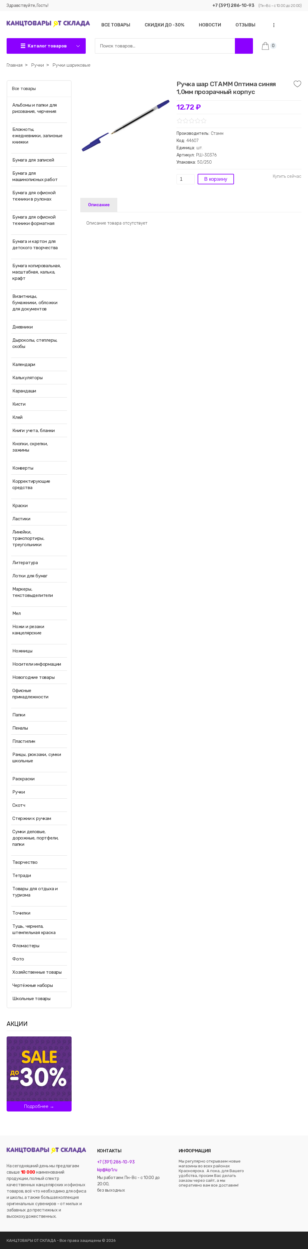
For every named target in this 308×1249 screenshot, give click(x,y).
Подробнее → (39, 1106)
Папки (18, 715)
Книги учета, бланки (33, 430)
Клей (17, 417)
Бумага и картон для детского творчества (35, 244)
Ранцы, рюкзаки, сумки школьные (36, 758)
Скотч (18, 805)
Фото (18, 959)
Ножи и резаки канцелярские (28, 630)
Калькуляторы (27, 377)
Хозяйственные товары (37, 972)
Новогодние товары (33, 677)
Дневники (22, 327)
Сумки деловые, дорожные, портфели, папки (35, 838)
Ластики (21, 519)
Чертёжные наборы (32, 985)
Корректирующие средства (31, 484)
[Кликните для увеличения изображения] (125, 125)
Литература (25, 562)
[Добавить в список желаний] (297, 84)
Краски (20, 505)
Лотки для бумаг (30, 576)
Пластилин (23, 741)
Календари (23, 364)
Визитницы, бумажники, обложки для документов (34, 303)
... (272, 25)
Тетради (21, 875)
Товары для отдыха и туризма (35, 892)
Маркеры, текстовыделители (32, 592)
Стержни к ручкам (31, 818)
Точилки (21, 913)
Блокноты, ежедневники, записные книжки (37, 136)
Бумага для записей (33, 160)
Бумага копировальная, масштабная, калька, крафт (36, 272)
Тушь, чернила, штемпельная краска (33, 929)
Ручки (18, 792)
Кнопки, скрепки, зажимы (30, 447)
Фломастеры (25, 945)
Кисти (19, 404)
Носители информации (36, 664)
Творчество (25, 862)
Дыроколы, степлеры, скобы (34, 343)
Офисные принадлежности (30, 694)
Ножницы (22, 651)
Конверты (22, 468)
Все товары (24, 88)
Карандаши (24, 391)
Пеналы (20, 728)
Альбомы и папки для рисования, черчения (34, 108)
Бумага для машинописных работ (34, 176)
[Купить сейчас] (287, 176)
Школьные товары (31, 998)
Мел (16, 613)
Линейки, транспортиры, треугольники (28, 538)
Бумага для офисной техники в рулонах (33, 196)
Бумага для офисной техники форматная (33, 220)
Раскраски (23, 779)
